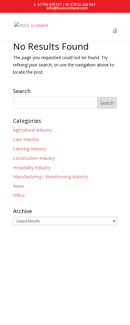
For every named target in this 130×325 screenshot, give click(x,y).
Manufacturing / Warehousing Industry (50, 176)
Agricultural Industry (32, 130)
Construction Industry (34, 158)
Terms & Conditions (64, 297)
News (18, 186)
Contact (96, 297)
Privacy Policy (26, 297)
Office (19, 195)
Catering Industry (29, 149)
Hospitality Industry (31, 167)
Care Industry (26, 139)
